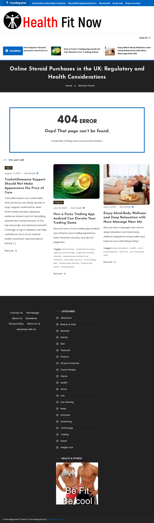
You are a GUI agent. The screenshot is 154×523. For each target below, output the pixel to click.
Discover (9, 250)
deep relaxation (120, 248)
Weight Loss (67, 447)
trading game (67, 266)
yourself (105, 3)
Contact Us (16, 312)
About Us (17, 318)
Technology (67, 427)
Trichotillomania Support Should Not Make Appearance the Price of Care (26, 50)
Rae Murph (30, 173)
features (58, 259)
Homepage (32, 312)
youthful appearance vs (83, 3)
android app (68, 249)
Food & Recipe (68, 369)
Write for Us (33, 323)
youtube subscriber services (50, 3)
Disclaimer (31, 318)
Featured (65, 350)
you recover (134, 3)
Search (143, 37)
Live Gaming (67, 402)
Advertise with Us (26, 329)
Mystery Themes (55, 519)
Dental (64, 337)
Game (64, 376)
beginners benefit (85, 252)
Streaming (66, 421)
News (8, 168)
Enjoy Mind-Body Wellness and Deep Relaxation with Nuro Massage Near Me (131, 50)
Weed (64, 440)
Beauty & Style (68, 324)
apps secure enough (64, 252)
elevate (57, 256)
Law (63, 395)
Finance (58, 202)
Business (65, 330)
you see (119, 3)
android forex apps (85, 249)
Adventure (66, 317)
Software (65, 415)
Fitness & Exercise (70, 363)
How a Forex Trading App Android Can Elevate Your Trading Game (79, 50)
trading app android (69, 263)
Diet (63, 343)
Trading (65, 434)
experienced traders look (75, 256)
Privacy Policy (16, 323)
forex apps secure (73, 259)
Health (133, 248)
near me (123, 251)
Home (64, 389)
